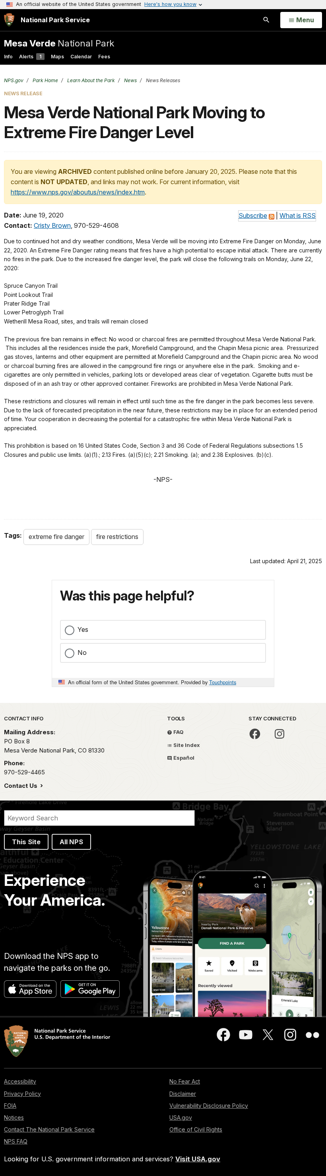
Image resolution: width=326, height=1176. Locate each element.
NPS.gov (13, 80)
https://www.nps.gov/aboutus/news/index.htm (78, 192)
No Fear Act (184, 1081)
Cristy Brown (52, 225)
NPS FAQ (15, 1141)
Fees (104, 57)
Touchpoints (222, 682)
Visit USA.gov (197, 1159)
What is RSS (297, 215)
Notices (14, 1117)
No (82, 652)
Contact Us (21, 785)
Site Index (186, 745)
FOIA (10, 1105)
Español (183, 757)
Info (8, 57)
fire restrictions (117, 537)
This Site (26, 842)
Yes (83, 629)
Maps (57, 57)
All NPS (71, 842)
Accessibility (20, 1081)
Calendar (81, 57)
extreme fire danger (56, 537)
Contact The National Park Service (49, 1129)
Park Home (44, 80)
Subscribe (253, 215)
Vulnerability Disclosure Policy (208, 1105)
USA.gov (180, 1117)
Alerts (30, 57)
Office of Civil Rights (195, 1129)
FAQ (178, 732)
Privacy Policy (22, 1093)
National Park (59, 43)
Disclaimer (182, 1093)
